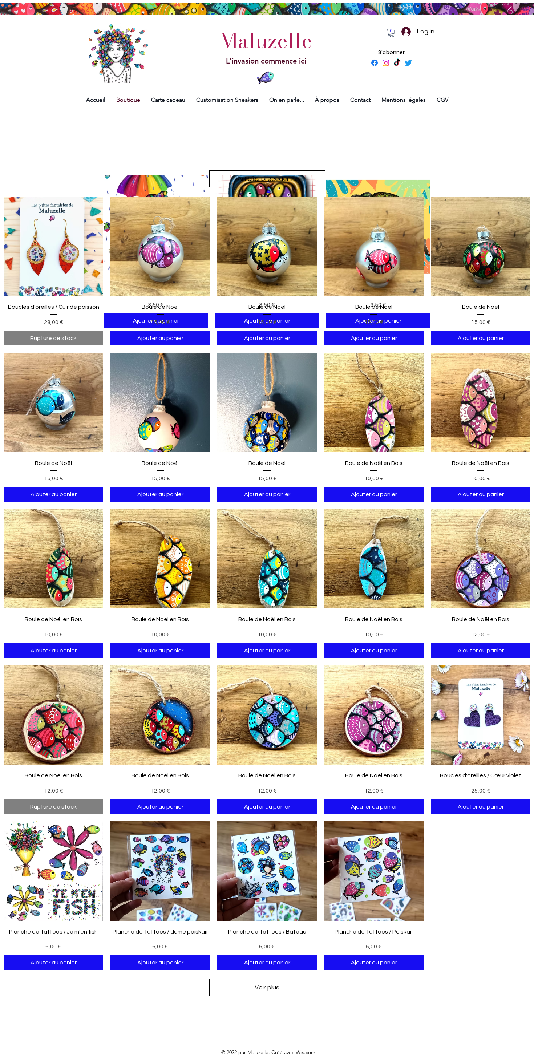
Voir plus (267, 987)
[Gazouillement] (408, 62)
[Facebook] (374, 62)
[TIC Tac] (397, 62)
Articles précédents (267, 178)
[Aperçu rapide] (53, 246)
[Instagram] (385, 62)
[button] (391, 33)
